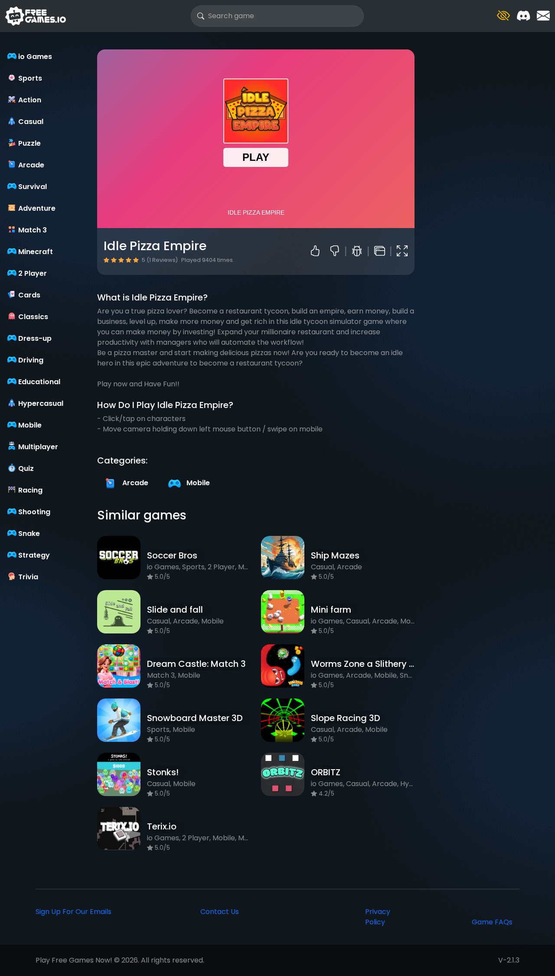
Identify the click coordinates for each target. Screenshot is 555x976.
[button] (503, 16)
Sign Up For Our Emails (73, 912)
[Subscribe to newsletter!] (543, 16)
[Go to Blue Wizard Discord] (523, 16)
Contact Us (219, 912)
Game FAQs (492, 922)
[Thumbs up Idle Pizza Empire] (317, 251)
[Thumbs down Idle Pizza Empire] (338, 251)
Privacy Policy (377, 917)
